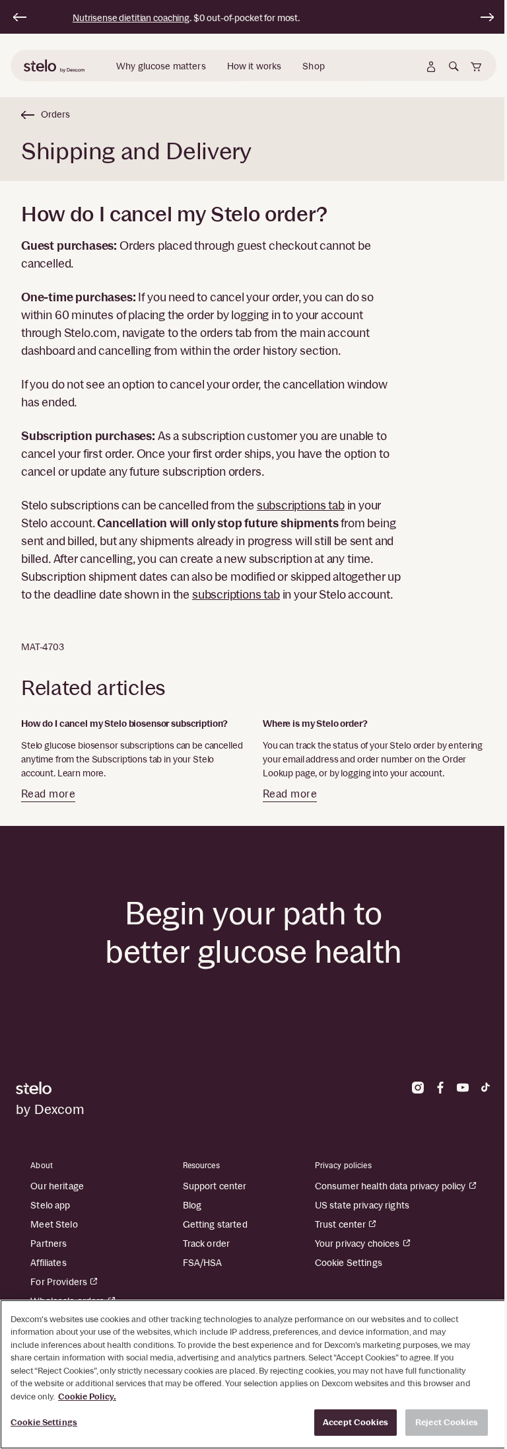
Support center (215, 1186)
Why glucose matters (161, 66)
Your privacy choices (357, 1243)
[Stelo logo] (55, 66)
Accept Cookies (355, 1422)
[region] (253, 1374)
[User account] (431, 67)
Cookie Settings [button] (348, 1262)
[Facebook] (440, 1087)
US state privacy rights (362, 1205)
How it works (254, 66)
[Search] (453, 67)
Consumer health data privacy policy (390, 1186)
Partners (48, 1243)
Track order (206, 1243)
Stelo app (50, 1205)
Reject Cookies (446, 1422)
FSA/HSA (202, 1262)
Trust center (340, 1224)
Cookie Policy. (87, 1396)
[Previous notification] (20, 17)
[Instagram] (418, 1087)
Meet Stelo (53, 1224)
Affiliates (48, 1262)
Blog (192, 1205)
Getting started (215, 1224)
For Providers (58, 1282)
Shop (313, 66)
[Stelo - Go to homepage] (131, 1088)
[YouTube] (463, 1087)
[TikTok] (485, 1087)
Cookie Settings (44, 1422)
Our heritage (57, 1186)
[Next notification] (487, 17)
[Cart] (476, 67)
